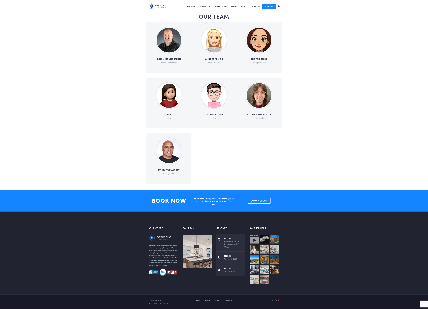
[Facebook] (270, 300)
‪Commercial (205, 6)
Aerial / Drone (221, 6)
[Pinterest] (278, 300)
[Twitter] (273, 300)
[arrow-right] (209, 251)
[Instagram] (276, 300)
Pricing (234, 6)
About (243, 6)
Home (198, 300)
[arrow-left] (185, 251)
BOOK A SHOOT (259, 200)
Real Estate (191, 6)
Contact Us (255, 6)
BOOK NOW (269, 6)
